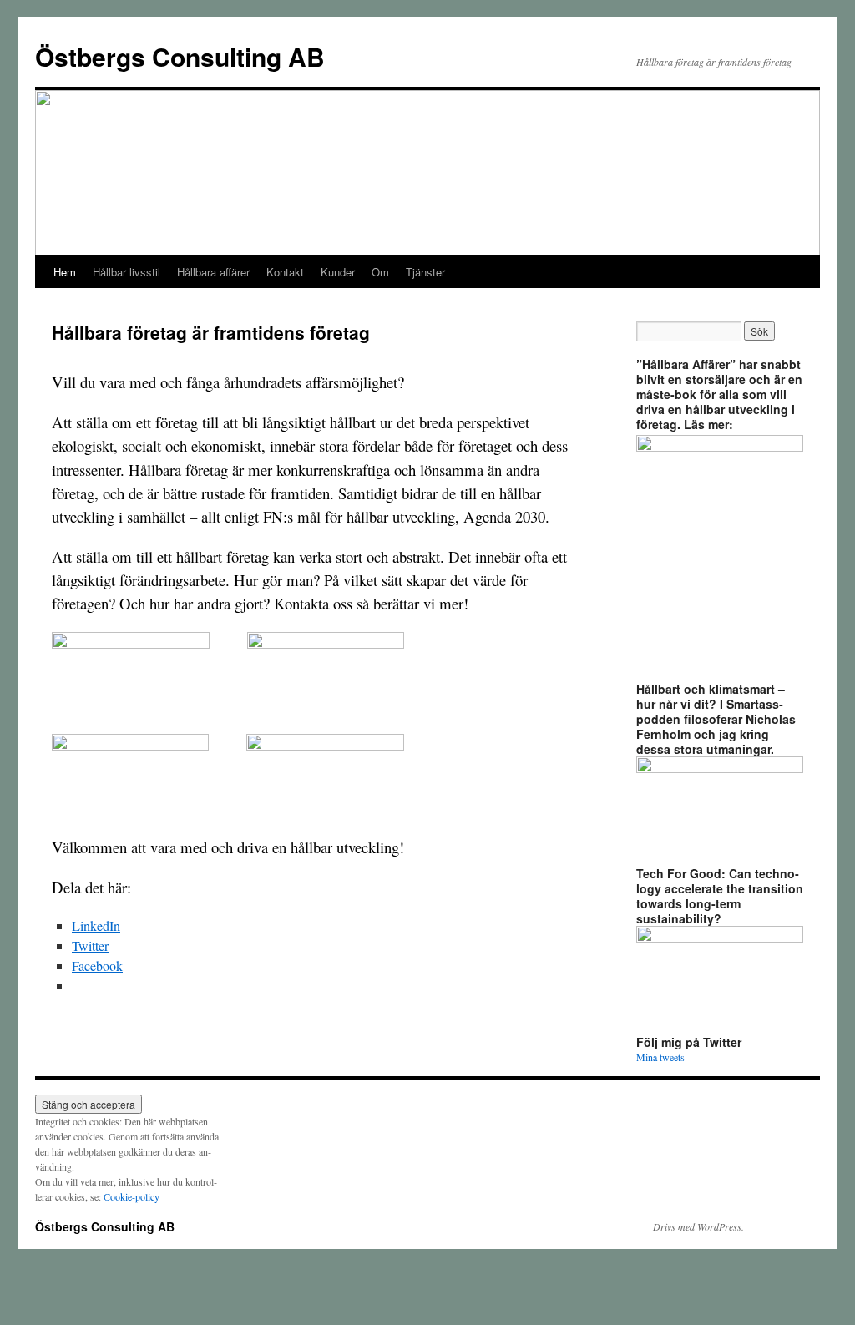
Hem (64, 272)
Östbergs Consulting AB (180, 56)
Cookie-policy (131, 1196)
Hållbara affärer (213, 272)
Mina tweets (660, 1057)
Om (380, 272)
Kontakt (285, 272)
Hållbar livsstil (126, 272)
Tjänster (425, 272)
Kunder (338, 272)
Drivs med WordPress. (698, 1226)
